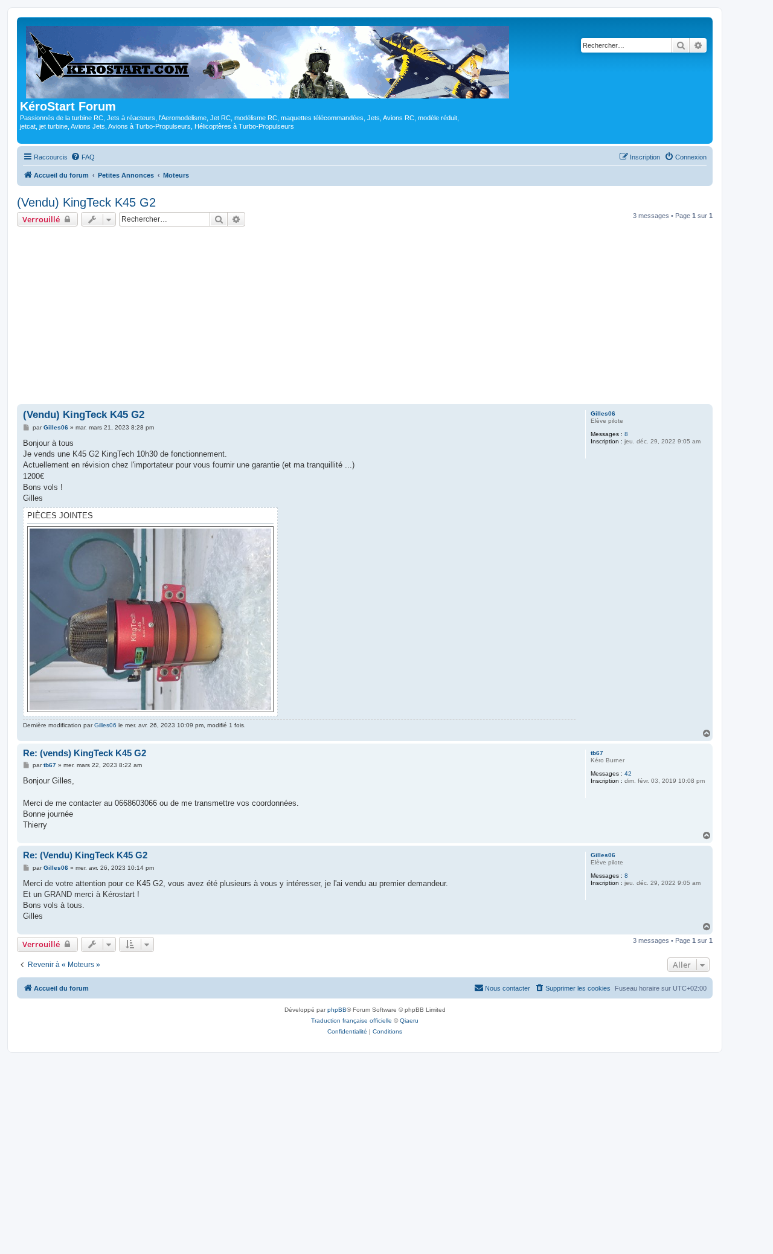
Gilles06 (603, 413)
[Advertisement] (365, 317)
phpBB (337, 1009)
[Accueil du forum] (268, 60)
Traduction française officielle (351, 1020)
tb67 (597, 753)
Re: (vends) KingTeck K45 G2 (84, 753)
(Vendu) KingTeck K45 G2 (86, 202)
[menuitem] (83, 157)
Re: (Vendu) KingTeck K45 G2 (85, 855)
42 (628, 773)
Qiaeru (409, 1020)
